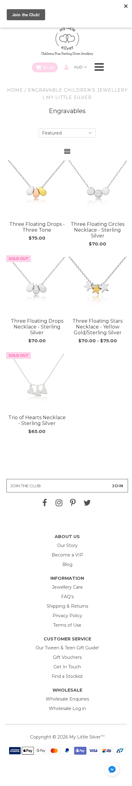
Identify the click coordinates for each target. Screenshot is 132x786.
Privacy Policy (67, 615)
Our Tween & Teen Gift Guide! (67, 648)
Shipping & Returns (67, 606)
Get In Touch (67, 667)
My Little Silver (85, 737)
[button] (112, 770)
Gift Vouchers (67, 657)
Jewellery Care (67, 587)
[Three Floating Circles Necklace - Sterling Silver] (97, 189)
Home (15, 90)
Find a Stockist (67, 676)
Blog (67, 564)
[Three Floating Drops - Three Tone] (37, 189)
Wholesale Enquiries (67, 699)
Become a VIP (67, 555)
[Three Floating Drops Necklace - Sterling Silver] (37, 286)
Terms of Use (67, 625)
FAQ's (67, 596)
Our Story (67, 545)
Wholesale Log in (67, 708)
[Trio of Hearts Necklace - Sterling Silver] (37, 383)
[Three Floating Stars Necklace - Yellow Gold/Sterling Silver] (97, 286)
